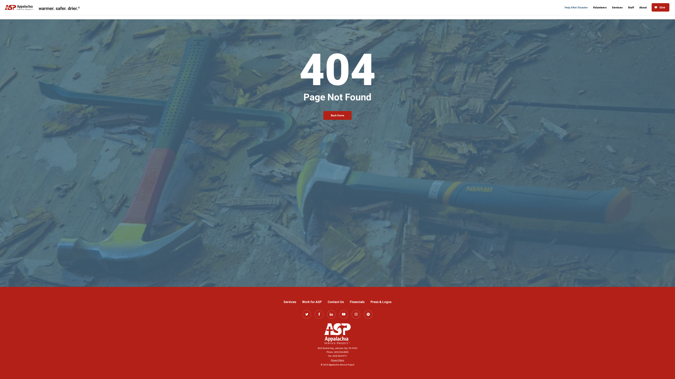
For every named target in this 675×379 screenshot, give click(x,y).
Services (290, 302)
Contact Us (336, 302)
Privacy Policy (337, 360)
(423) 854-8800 (341, 352)
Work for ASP (312, 302)
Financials (357, 302)
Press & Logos (381, 302)
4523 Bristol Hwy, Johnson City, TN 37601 (337, 348)
